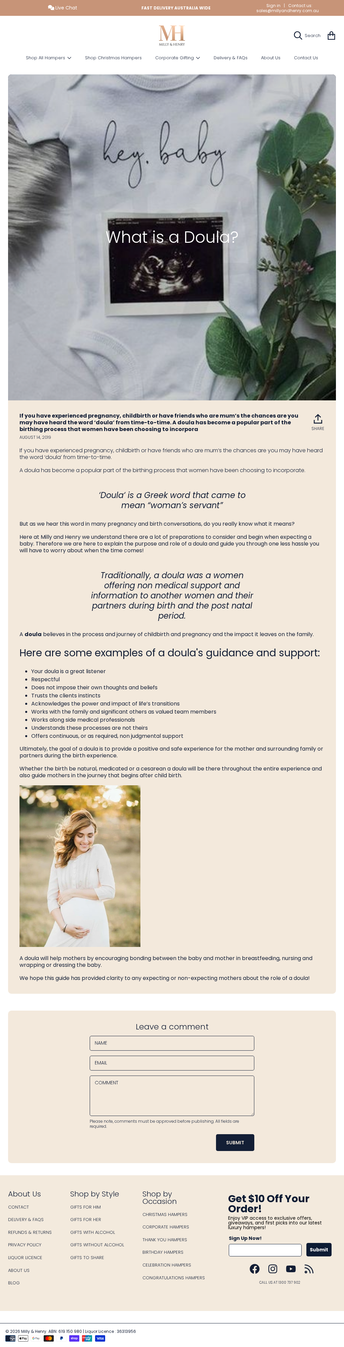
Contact (18, 1207)
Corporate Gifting (175, 58)
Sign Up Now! (245, 1238)
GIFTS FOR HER (85, 1219)
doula (33, 634)
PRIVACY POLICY (24, 1245)
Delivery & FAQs (26, 1219)
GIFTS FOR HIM (85, 1207)
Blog (14, 1283)
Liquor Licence (25, 1257)
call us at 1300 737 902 (279, 1282)
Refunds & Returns (30, 1232)
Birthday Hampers (162, 1252)
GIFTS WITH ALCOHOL (92, 1232)
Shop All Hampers (46, 58)
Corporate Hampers (165, 1227)
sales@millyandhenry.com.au (287, 10)
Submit (319, 1249)
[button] (309, 35)
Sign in (273, 5)
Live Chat (65, 7)
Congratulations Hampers (173, 1278)
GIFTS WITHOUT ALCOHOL (97, 1245)
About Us (19, 1270)
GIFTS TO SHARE (87, 1257)
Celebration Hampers (166, 1265)
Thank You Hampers (164, 1240)
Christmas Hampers (164, 1214)
